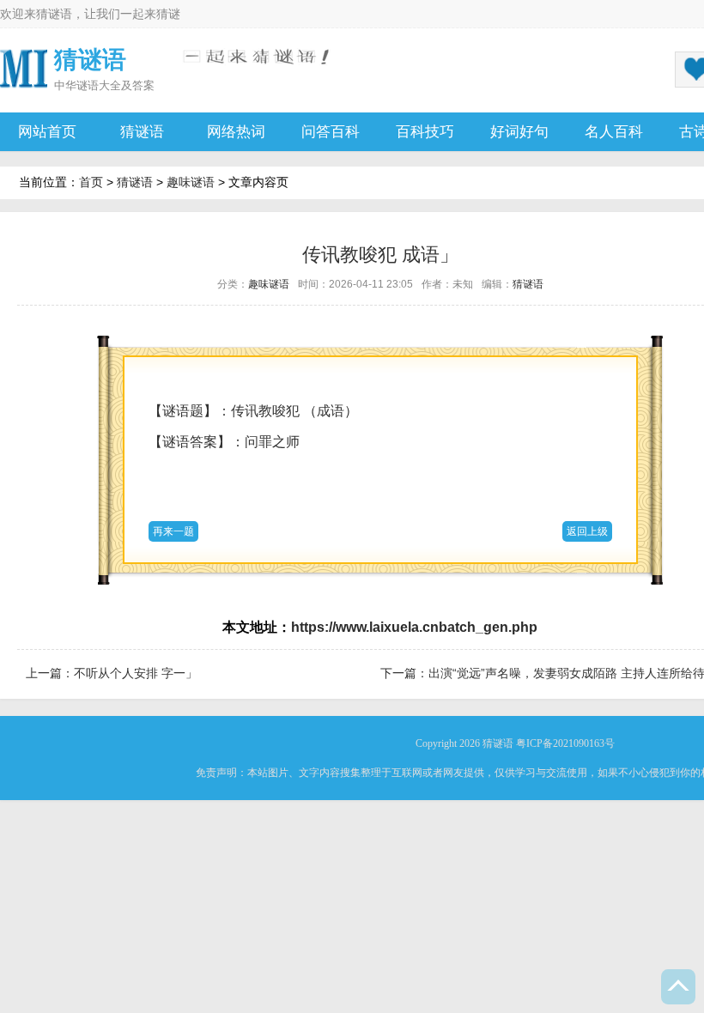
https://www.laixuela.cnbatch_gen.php (414, 627)
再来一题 (173, 531)
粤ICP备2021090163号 (565, 743)
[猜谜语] (23, 67)
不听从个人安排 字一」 (135, 673)
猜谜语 (54, 14)
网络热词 (236, 132)
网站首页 (47, 132)
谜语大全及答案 (115, 85)
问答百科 (330, 132)
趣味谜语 (191, 182)
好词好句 (519, 132)
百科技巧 (425, 132)
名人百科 (614, 132)
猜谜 (168, 14)
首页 (91, 182)
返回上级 (587, 531)
